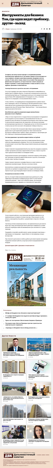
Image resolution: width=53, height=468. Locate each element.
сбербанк (13, 250)
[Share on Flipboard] (47, 29)
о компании (38, 454)
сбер (9, 250)
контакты (47, 454)
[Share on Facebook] (41, 29)
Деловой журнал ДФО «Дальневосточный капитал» (20, 245)
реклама (43, 454)
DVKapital (7, 29)
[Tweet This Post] (44, 29)
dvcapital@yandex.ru (10, 460)
